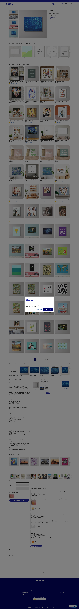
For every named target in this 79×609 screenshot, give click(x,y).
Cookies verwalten (38, 309)
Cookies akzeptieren (48, 309)
